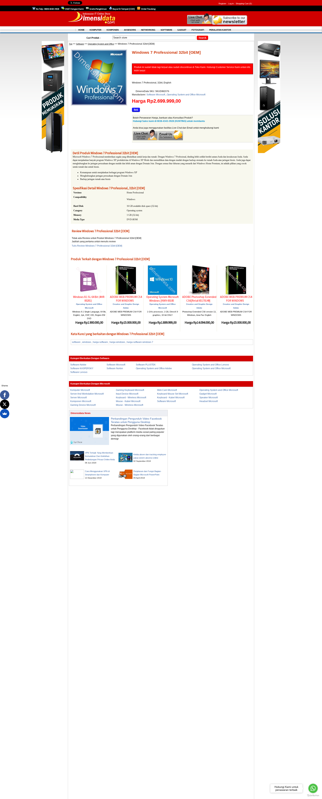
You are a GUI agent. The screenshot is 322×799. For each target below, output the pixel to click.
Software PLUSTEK (146, 364)
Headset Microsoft (208, 401)
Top (70, 44)
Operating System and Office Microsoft (186, 94)
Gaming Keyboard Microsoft (130, 390)
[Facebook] (4, 395)
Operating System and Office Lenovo (210, 364)
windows (86, 342)
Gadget (181, 30)
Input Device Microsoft (127, 394)
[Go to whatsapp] (313, 788)
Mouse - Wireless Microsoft (129, 405)
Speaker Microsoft (208, 397)
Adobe (126, 308)
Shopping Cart (242, 3)
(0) (250, 3)
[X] (4, 404)
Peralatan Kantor (220, 30)
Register (222, 3)
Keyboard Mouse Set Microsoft (172, 394)
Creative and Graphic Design (126, 304)
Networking (148, 30)
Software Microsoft (156, 94)
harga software (100, 342)
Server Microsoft (78, 397)
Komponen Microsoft (80, 401)
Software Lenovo (78, 372)
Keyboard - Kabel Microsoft (170, 397)
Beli (136, 109)
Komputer (95, 30)
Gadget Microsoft (208, 394)
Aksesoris (130, 30)
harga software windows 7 (140, 342)
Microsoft (89, 308)
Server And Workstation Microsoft (87, 394)
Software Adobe (78, 364)
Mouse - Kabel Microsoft (128, 401)
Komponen (113, 30)
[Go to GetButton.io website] (313, 795)
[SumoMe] (4, 413)
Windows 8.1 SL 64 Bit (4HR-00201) (89, 298)
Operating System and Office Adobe (154, 368)
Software (80, 44)
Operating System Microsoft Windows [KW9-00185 (162, 298)
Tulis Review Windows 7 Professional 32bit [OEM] (97, 245)
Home (81, 30)
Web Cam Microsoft (167, 390)
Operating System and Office (101, 44)
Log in (231, 3)
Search (202, 37)
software (76, 342)
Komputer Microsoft (80, 390)
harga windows (117, 342)
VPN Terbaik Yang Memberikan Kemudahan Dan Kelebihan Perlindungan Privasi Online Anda (100, 456)
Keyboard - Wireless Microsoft (131, 397)
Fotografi (198, 30)
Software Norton (115, 368)
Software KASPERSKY (81, 368)
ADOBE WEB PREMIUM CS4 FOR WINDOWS (126, 298)
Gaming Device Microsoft (83, 405)
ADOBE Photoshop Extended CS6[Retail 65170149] (199, 298)
